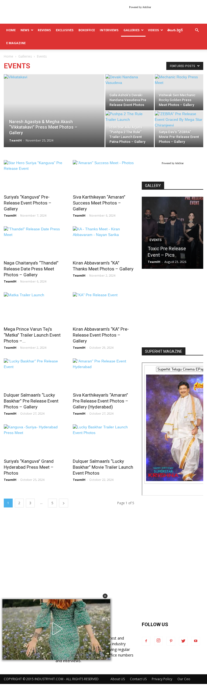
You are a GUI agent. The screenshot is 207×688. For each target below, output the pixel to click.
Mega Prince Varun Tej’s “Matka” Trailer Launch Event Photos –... (32, 335)
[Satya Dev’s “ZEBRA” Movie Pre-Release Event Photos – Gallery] (179, 129)
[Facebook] (146, 641)
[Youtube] (195, 641)
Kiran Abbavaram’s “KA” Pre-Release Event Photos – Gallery (101, 335)
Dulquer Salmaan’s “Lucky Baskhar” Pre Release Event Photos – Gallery (31, 401)
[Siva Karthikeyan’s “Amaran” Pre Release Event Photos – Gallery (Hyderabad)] (103, 373)
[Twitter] (183, 641)
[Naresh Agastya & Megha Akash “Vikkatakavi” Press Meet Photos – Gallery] (54, 117)
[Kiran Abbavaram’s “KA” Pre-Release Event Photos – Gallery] (103, 307)
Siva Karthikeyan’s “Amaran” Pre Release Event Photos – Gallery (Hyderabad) (100, 401)
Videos (153, 30)
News (24, 30)
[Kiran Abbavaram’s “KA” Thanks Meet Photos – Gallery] (103, 241)
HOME (11, 30)
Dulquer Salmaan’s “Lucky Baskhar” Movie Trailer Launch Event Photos (103, 467)
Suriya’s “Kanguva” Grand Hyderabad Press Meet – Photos (29, 467)
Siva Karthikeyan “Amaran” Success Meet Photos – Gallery (99, 202)
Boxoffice (86, 30)
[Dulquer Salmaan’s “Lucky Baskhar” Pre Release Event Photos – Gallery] (34, 373)
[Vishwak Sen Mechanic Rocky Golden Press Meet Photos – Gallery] (179, 92)
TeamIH (15, 140)
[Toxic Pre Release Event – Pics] (172, 233)
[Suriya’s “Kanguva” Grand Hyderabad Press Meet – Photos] (34, 439)
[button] (105, 596)
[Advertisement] (172, 309)
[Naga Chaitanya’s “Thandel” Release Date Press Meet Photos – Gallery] (34, 241)
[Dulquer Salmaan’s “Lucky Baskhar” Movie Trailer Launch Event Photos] (103, 439)
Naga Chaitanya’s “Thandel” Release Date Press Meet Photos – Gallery (31, 268)
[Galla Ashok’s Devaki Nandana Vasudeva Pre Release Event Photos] (129, 92)
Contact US (138, 679)
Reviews (44, 30)
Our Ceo (183, 679)
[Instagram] (158, 641)
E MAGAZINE (16, 43)
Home (8, 56)
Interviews (109, 30)
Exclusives (65, 30)
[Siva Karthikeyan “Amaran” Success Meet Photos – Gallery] (103, 175)
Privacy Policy (162, 679)
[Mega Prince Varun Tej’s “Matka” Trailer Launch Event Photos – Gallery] (34, 307)
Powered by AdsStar (140, 7)
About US (118, 679)
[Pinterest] (171, 641)
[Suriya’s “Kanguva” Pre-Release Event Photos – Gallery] (34, 175)
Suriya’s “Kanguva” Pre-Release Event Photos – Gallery (27, 202)
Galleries (131, 30)
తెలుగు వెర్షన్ (175, 30)
